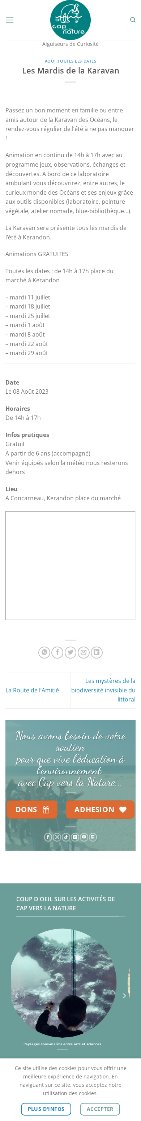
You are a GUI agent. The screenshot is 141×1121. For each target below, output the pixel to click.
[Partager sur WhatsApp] (44, 653)
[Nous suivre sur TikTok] (66, 837)
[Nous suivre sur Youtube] (84, 837)
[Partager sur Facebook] (57, 653)
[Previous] (17, 996)
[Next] (124, 996)
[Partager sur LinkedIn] (97, 653)
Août (50, 61)
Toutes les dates (76, 61)
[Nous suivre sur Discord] (93, 837)
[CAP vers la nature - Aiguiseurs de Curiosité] (70, 20)
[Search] (133, 20)
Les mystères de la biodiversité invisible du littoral (103, 690)
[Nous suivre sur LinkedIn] (75, 837)
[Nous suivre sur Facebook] (48, 837)
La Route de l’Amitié (32, 690)
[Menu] (9, 20)
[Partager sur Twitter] (71, 653)
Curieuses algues (74, 1044)
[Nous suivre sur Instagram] (57, 837)
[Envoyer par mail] (84, 653)
